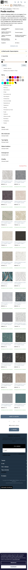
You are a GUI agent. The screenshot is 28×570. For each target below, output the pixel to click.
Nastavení (13, 562)
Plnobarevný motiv (8, 109)
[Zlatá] (10, 83)
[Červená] (13, 77)
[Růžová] (15, 80)
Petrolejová (6, 96)
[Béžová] (2, 77)
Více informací (16, 559)
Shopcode (20, 482)
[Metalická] (5, 80)
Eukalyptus (6, 120)
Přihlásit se (11, 446)
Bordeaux (6, 118)
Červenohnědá (7, 100)
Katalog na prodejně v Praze (10, 70)
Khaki (5, 92)
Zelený (5, 107)
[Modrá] (8, 80)
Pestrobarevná (7, 85)
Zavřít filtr (5, 56)
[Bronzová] (8, 77)
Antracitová (6, 98)
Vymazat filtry (23, 166)
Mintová (5, 87)
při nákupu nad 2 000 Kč (18, 5)
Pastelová (6, 105)
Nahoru (15, 429)
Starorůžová (6, 89)
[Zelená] (8, 83)
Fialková (6, 114)
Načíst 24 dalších (14, 416)
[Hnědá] (18, 77)
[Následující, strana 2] (14, 421)
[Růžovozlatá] (18, 80)
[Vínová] (5, 83)
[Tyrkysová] (2, 83)
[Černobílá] (15, 83)
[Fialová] (15, 77)
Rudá (5, 111)
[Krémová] (23, 77)
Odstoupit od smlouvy (6, 487)
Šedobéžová (7, 103)
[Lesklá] (2, 80)
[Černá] (10, 77)
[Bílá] (5, 77)
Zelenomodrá (7, 116)
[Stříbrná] (20, 80)
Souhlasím (13, 566)
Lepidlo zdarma (7, 68)
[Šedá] (23, 80)
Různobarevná (7, 94)
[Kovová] (20, 77)
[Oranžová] (13, 80)
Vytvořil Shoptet (9, 482)
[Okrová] (10, 80)
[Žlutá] (13, 83)
